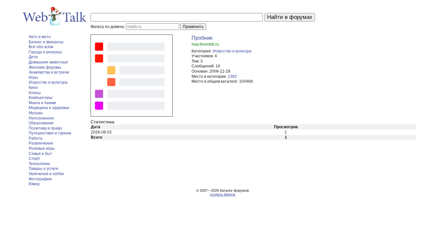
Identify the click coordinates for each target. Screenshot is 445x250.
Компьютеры (40, 97)
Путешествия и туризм (50, 133)
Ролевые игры (42, 148)
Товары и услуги (43, 168)
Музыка (36, 113)
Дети (33, 57)
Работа (35, 138)
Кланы (35, 92)
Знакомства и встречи (49, 72)
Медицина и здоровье (49, 107)
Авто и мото (40, 37)
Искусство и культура (48, 82)
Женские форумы (45, 67)
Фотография (40, 179)
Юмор (34, 184)
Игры (33, 77)
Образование (41, 123)
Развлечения (41, 143)
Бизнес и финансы (46, 42)
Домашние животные (48, 62)
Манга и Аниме (42, 103)
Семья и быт (40, 153)
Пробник (202, 38)
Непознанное (41, 118)
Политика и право (45, 128)
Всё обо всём (41, 47)
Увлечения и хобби (46, 174)
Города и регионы (45, 52)
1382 (232, 76)
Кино (33, 87)
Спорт (34, 158)
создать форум (222, 194)
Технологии (39, 163)
